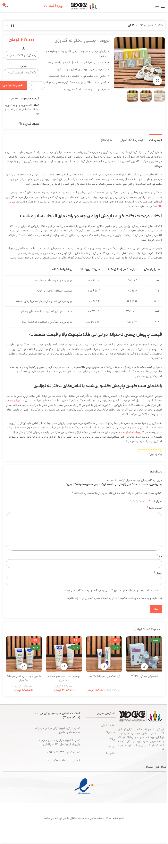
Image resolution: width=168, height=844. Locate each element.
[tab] (155, 140)
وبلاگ (112, 739)
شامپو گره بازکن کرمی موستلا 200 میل (24, 678)
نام (159, 556)
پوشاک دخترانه (31, 110)
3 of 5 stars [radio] (136, 501)
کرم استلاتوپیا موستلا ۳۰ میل (104, 676)
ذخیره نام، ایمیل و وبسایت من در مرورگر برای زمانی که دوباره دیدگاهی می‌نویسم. (110, 590)
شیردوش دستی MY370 (144, 676)
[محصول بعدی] (7, 25)
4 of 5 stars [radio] (133, 501)
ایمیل (158, 573)
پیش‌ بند (15, 400)
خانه (160, 25)
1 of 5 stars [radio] (142, 501)
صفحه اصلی (108, 725)
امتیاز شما (155, 501)
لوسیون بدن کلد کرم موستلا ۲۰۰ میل (64, 678)
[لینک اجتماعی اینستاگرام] (20, 124)
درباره (112, 746)
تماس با (111, 753)
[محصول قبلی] (17, 25)
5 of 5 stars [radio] (130, 501)
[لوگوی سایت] (84, 6)
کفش (131, 25)
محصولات (110, 732)
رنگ (24, 49)
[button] (161, 63)
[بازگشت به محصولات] (12, 25)
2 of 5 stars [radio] (139, 501)
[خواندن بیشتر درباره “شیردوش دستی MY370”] (144, 666)
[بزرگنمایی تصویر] (157, 80)
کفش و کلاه (146, 25)
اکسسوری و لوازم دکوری (18, 105)
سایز (24, 66)
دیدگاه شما (154, 508)
